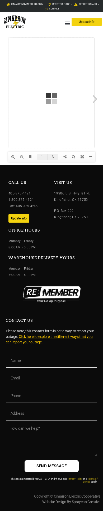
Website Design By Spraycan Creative (71, 502)
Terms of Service (90, 480)
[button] (67, 23)
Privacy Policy (75, 478)
